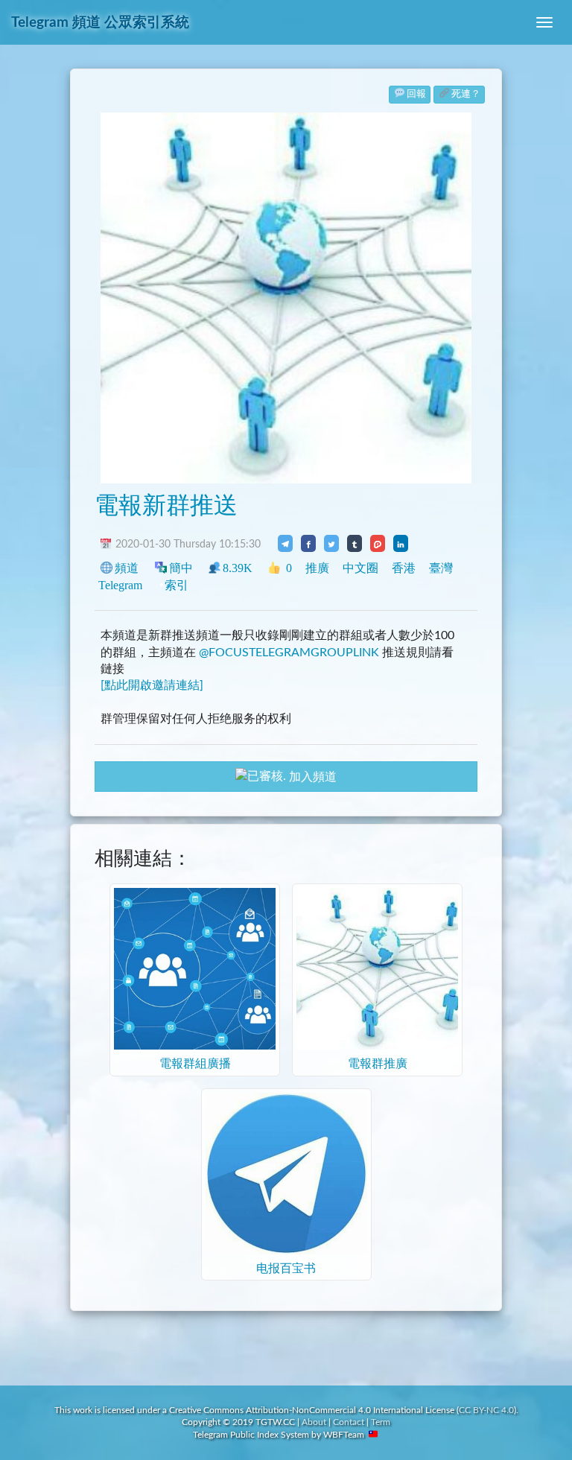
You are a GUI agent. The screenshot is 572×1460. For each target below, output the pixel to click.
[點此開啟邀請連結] (152, 685)
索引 (176, 585)
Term (380, 1422)
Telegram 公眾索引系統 (100, 23)
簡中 (181, 568)
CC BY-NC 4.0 (486, 1410)
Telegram (120, 585)
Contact (348, 1422)
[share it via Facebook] (308, 543)
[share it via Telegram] (285, 543)
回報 (416, 94)
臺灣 (441, 568)
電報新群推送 (166, 506)
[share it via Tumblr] (354, 543)
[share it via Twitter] (331, 543)
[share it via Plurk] (377, 543)
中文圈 (360, 568)
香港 (404, 568)
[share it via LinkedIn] (400, 543)
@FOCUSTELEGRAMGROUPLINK (289, 652)
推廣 (317, 568)
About (314, 1422)
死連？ (465, 94)
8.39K (237, 568)
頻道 (127, 568)
